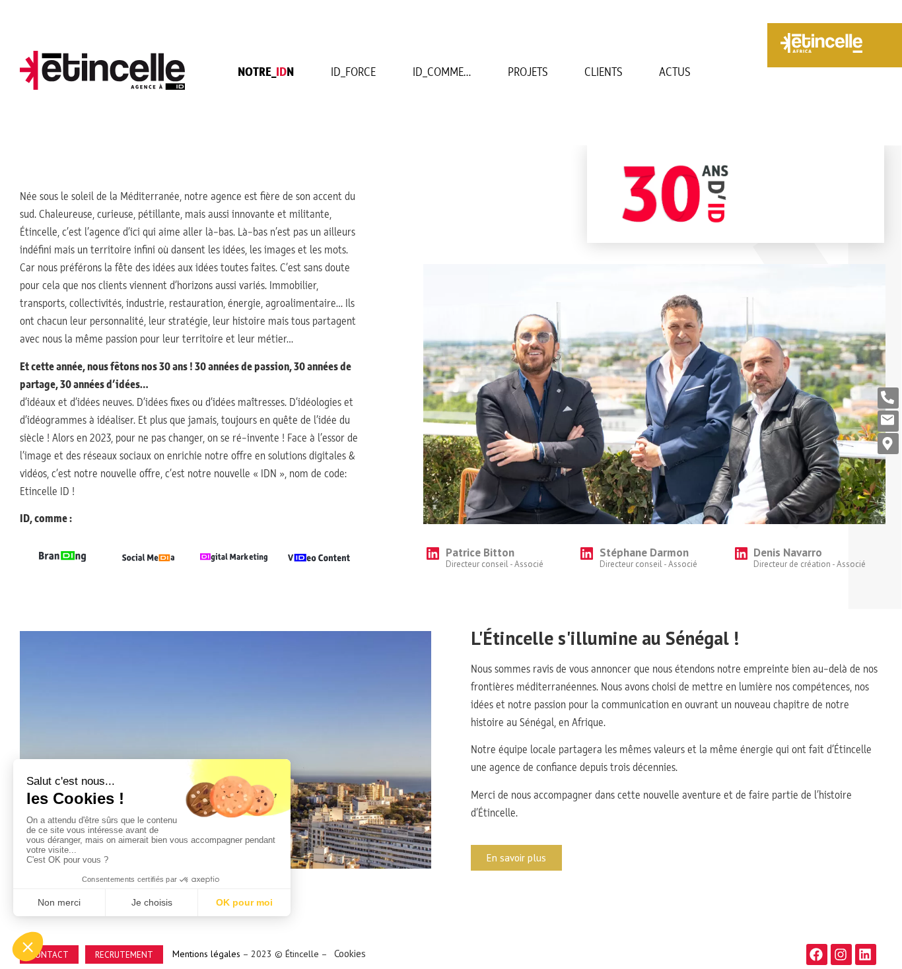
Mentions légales (205, 954)
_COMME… (442, 72)
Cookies (350, 953)
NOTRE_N (266, 72)
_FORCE (353, 72)
